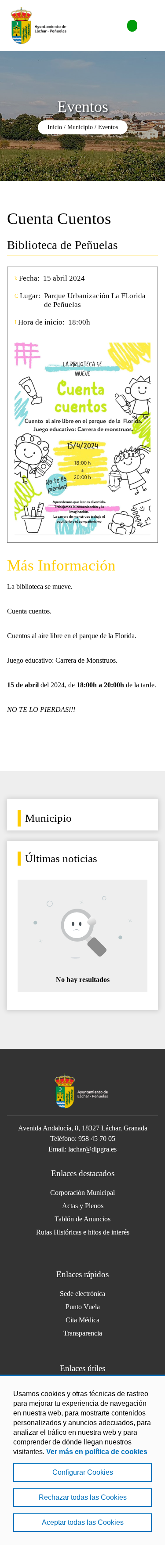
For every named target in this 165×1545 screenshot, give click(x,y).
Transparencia (82, 1333)
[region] (82, 1460)
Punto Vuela (83, 1306)
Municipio (80, 127)
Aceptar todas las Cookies (83, 1522)
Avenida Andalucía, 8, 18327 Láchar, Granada (82, 1128)
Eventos (108, 127)
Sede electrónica (82, 1293)
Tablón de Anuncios (82, 1219)
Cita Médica (82, 1320)
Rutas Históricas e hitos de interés (82, 1232)
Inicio (55, 127)
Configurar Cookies (82, 1472)
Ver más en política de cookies (96, 1451)
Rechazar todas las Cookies (83, 1497)
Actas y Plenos (82, 1205)
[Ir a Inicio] (40, 25)
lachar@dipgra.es (92, 1149)
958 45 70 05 (96, 1138)
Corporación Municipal (82, 1192)
